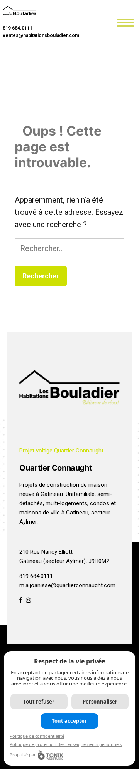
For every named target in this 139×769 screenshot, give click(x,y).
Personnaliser (100, 701)
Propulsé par (23, 754)
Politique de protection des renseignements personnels (66, 744)
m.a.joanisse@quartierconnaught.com (67, 585)
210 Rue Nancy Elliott (46, 551)
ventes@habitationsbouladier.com (41, 35)
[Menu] (125, 22)
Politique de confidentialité (37, 736)
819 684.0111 (17, 28)
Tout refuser (38, 701)
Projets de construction (49, 484)
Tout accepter (69, 720)
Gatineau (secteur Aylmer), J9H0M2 (64, 561)
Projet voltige (36, 450)
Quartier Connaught (78, 450)
